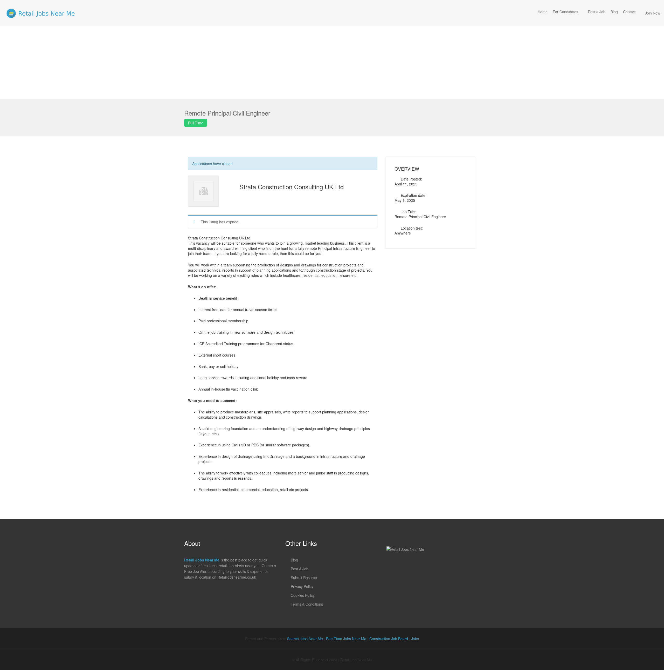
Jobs (415, 638)
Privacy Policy (302, 586)
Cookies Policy (303, 595)
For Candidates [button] (565, 11)
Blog (614, 11)
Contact (629, 11)
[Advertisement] (332, 62)
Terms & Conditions (307, 604)
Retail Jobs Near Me (201, 559)
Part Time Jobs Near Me (346, 638)
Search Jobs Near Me (305, 638)
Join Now (652, 13)
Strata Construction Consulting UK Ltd (291, 186)
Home (543, 11)
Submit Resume (304, 577)
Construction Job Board (388, 638)
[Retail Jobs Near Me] (40, 13)
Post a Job (596, 11)
